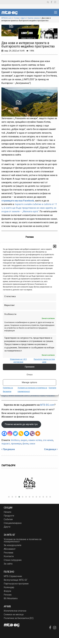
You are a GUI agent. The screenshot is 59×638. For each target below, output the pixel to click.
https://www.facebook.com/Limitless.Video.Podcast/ (28, 395)
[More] (37, 433)
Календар (9, 587)
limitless (15, 440)
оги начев (48, 440)
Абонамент (9, 549)
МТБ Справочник (13, 576)
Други (7, 526)
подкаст (5, 443)
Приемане (30, 367)
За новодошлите (12, 545)
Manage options (29, 382)
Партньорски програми (16, 583)
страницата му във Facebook (17, 200)
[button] (54, 246)
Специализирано (13, 523)
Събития (8, 519)
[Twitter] (15, 433)
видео (24, 440)
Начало (7, 512)
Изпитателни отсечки (15, 610)
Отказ (30, 374)
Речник (8, 594)
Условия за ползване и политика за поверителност (22, 540)
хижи (32, 443)
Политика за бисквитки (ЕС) (19, 618)
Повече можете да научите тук (21, 424)
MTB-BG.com (47, 404)
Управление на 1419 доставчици (18, 360)
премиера (16, 443)
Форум (7, 591)
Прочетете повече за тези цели (44, 360)
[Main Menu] (55, 12)
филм (25, 443)
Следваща (50, 449)
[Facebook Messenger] (26, 433)
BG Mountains (11, 598)
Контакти (52, 388)
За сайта (8, 563)
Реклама (8, 552)
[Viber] (32, 433)
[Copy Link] (20, 433)
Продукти (9, 515)
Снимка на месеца (13, 614)
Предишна (9, 449)
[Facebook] (4, 433)
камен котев (35, 440)
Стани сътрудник (13, 560)
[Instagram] (9, 433)
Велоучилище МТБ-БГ (15, 580)
